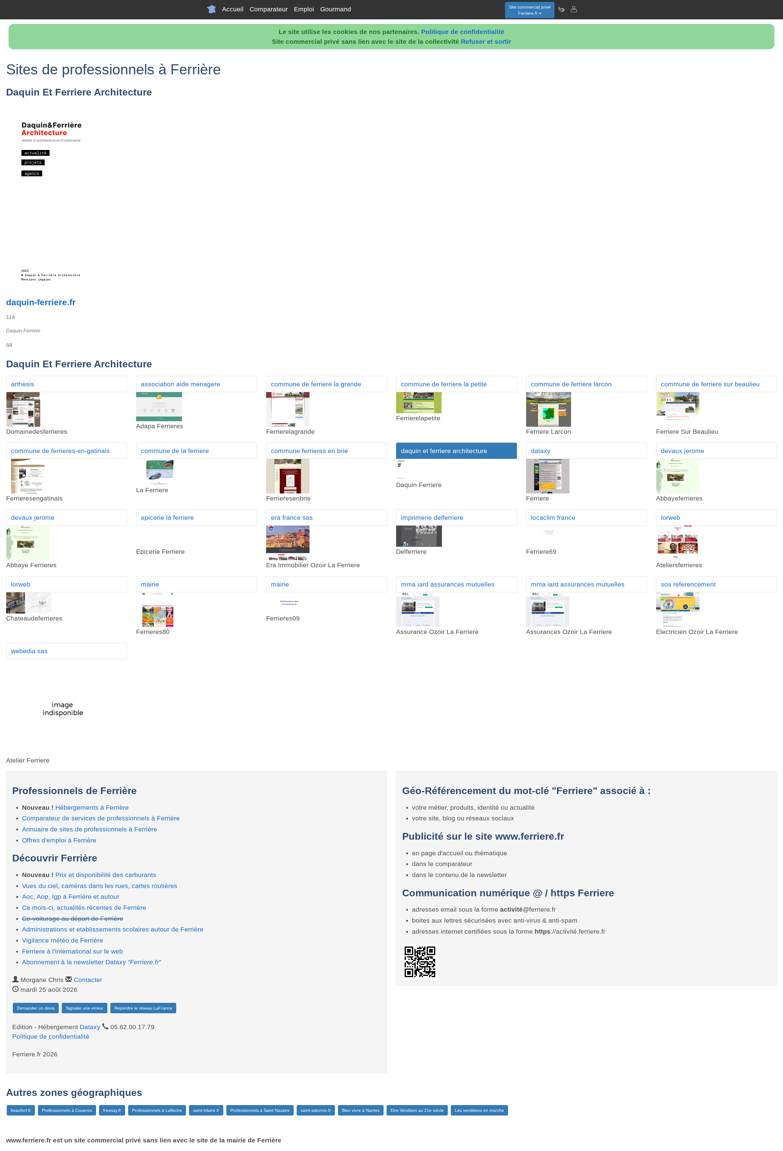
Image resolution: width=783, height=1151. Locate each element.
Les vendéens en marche (479, 1110)
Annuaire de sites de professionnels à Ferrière (89, 829)
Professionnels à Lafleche (157, 1110)
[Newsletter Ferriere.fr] (561, 9)
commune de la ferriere (175, 450)
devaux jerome (682, 450)
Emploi (304, 9)
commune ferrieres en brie (309, 450)
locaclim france (553, 517)
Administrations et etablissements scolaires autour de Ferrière (112, 929)
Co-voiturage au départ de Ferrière (72, 918)
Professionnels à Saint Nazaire (260, 1110)
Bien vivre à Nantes (361, 1110)
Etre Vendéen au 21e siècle (417, 1110)
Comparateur (269, 9)
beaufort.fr (21, 1110)
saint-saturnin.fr (316, 1110)
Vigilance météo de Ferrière (62, 940)
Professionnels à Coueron (67, 1110)
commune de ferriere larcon (571, 384)
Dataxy (90, 1026)
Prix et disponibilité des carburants (105, 874)
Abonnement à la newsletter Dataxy (91, 961)
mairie (150, 584)
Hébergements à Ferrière (92, 807)
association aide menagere (180, 384)
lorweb (670, 517)
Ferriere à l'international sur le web (72, 951)
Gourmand (335, 9)
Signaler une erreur (84, 1008)
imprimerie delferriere (432, 517)
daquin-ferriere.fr (41, 302)
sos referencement (688, 584)
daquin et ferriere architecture (444, 450)
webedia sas (29, 650)
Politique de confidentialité (462, 31)
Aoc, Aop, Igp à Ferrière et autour (70, 896)
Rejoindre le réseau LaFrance (143, 1008)
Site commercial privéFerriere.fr (530, 10)
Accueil (232, 9)
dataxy (541, 450)
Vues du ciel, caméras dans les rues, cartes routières (99, 885)
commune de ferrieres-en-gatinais (60, 450)
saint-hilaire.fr (206, 1110)
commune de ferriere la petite (444, 384)
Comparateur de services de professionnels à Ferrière (101, 818)
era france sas (292, 517)
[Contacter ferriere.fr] (573, 9)
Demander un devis (36, 1008)
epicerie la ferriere (167, 517)
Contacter (88, 979)
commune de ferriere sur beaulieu (710, 384)
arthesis (22, 384)
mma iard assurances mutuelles (448, 584)
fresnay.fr (112, 1110)
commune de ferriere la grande (316, 384)
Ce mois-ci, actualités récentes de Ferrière (84, 907)
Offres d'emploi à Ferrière (59, 840)
